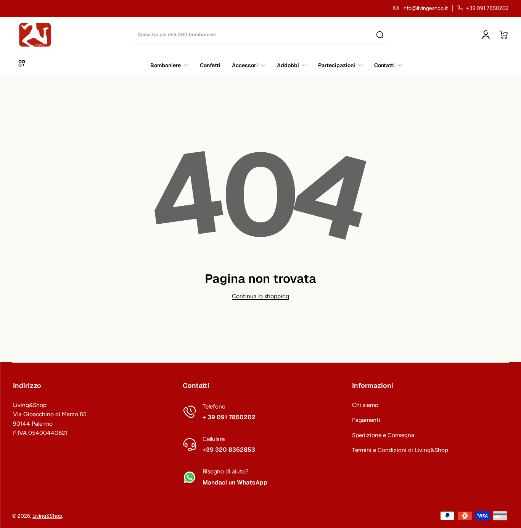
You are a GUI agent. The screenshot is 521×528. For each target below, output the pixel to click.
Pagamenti (366, 419)
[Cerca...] (380, 35)
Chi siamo (365, 405)
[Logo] (35, 35)
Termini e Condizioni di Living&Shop (400, 450)
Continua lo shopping (260, 296)
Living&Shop (47, 516)
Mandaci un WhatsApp (235, 482)
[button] (503, 34)
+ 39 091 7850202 (229, 417)
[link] (385, 65)
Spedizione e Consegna (383, 435)
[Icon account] (485, 34)
